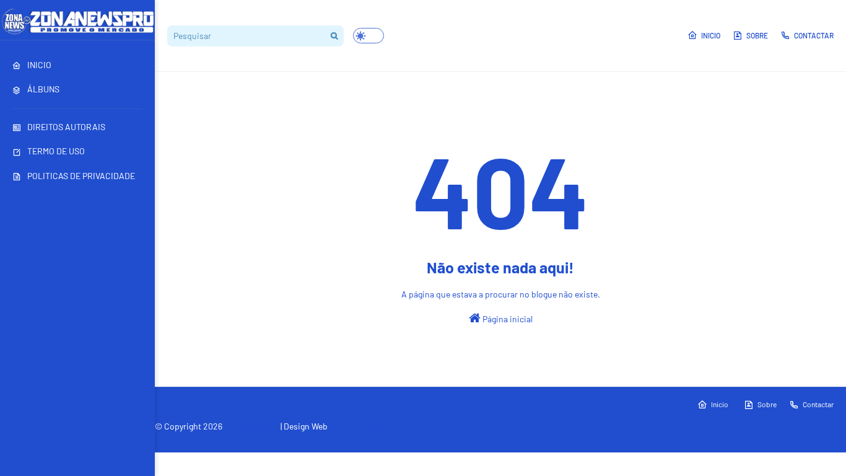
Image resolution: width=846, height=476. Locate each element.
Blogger (324, 442)
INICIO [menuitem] (39, 65)
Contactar (814, 35)
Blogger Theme (239, 442)
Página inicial (507, 319)
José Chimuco (357, 426)
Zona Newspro (251, 426)
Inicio (710, 35)
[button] (368, 35)
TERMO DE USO (56, 151)
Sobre (757, 35)
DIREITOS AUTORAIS (66, 126)
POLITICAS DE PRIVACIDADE (81, 175)
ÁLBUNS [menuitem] (43, 89)
